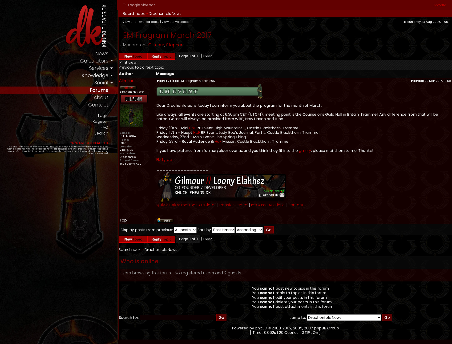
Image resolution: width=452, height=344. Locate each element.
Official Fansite (33, 146)
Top (123, 220)
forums (99, 90)
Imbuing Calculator (198, 205)
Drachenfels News (165, 13)
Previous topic (132, 67)
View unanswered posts (141, 22)
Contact (295, 205)
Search (101, 133)
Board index (134, 13)
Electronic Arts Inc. (24, 148)
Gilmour (156, 45)
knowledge (95, 75)
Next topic (155, 67)
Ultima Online (54, 146)
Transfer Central (233, 205)
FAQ (104, 127)
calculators (94, 60)
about (101, 97)
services (98, 68)
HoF (192, 128)
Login (103, 115)
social (101, 82)
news (101, 53)
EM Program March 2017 (167, 35)
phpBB (261, 328)
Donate (440, 5)
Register (100, 121)
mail (330, 150)
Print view (128, 62)
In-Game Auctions (268, 205)
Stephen (174, 45)
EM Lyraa (164, 159)
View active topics (175, 22)
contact (98, 104)
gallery (305, 150)
